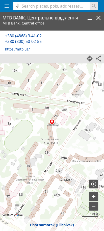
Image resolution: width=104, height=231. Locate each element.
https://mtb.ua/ (17, 49)
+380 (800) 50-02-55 (23, 41)
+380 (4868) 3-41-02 (23, 36)
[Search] (94, 6)
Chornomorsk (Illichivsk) (52, 224)
